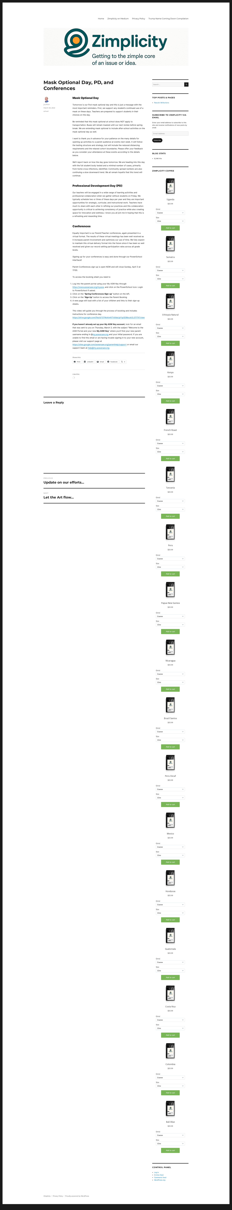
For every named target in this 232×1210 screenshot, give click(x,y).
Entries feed (158, 1175)
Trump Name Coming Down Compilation (168, 18)
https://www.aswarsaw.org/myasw (88, 287)
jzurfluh (47, 104)
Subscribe (157, 140)
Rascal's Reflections (161, 103)
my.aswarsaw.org (100, 334)
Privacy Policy (138, 18)
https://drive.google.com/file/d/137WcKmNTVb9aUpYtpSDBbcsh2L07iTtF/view (108, 317)
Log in (156, 1172)
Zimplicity (47, 1196)
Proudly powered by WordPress (77, 1196)
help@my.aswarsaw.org (98, 348)
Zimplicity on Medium (118, 18)
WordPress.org (159, 1180)
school (46, 111)
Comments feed (160, 1177)
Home (101, 18)
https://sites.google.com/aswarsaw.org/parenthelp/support (99, 344)
